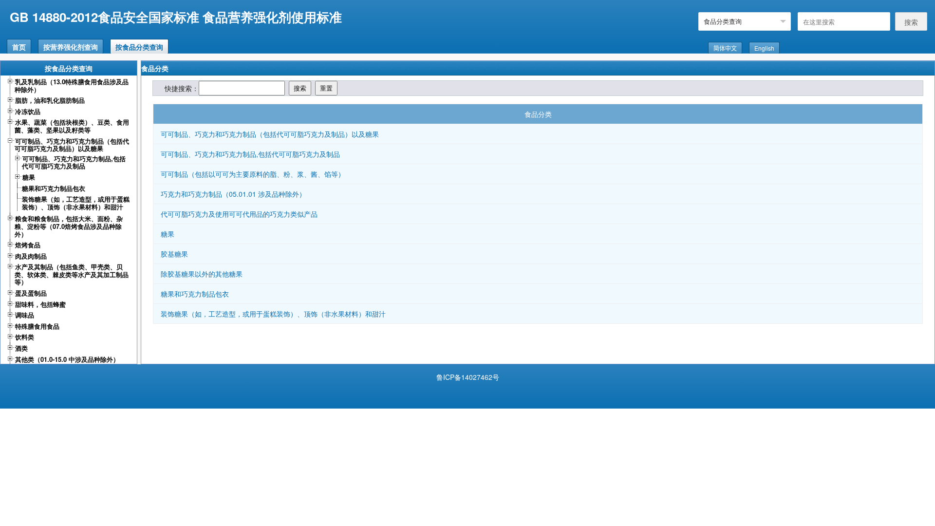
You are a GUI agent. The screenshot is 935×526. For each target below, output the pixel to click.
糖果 (167, 234)
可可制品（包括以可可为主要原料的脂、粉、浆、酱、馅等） (253, 174)
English (764, 48)
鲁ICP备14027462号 (467, 377)
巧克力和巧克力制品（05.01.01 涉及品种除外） (233, 194)
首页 (19, 47)
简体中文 (725, 48)
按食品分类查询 (139, 47)
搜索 (911, 22)
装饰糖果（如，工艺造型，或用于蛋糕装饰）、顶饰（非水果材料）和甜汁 (273, 314)
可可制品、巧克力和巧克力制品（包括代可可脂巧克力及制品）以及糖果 (270, 134)
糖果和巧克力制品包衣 (195, 294)
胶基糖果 (174, 254)
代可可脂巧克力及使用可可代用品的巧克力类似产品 (239, 214)
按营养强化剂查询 (70, 47)
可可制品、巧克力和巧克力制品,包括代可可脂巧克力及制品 (250, 154)
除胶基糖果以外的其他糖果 (202, 274)
